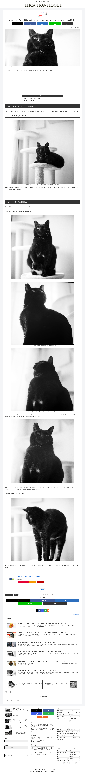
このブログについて (43, 769)
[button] (67, 23)
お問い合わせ (35, 769)
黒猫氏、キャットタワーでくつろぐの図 (32, 98)
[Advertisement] (42, 83)
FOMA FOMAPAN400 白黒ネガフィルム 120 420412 (29, 576)
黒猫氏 (52, 594)
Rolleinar (29, 594)
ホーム (29, 769)
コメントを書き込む (42, 696)
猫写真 (16, 594)
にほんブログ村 (42, 591)
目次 (41, 96)
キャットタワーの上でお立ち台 (30, 100)
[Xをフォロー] (37, 610)
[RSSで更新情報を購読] (48, 610)
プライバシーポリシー (52, 769)
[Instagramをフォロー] (42, 610)
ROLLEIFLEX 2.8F (10, 594)
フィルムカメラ (35, 594)
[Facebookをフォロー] (39, 610)
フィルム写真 (42, 594)
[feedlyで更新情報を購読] (45, 610)
